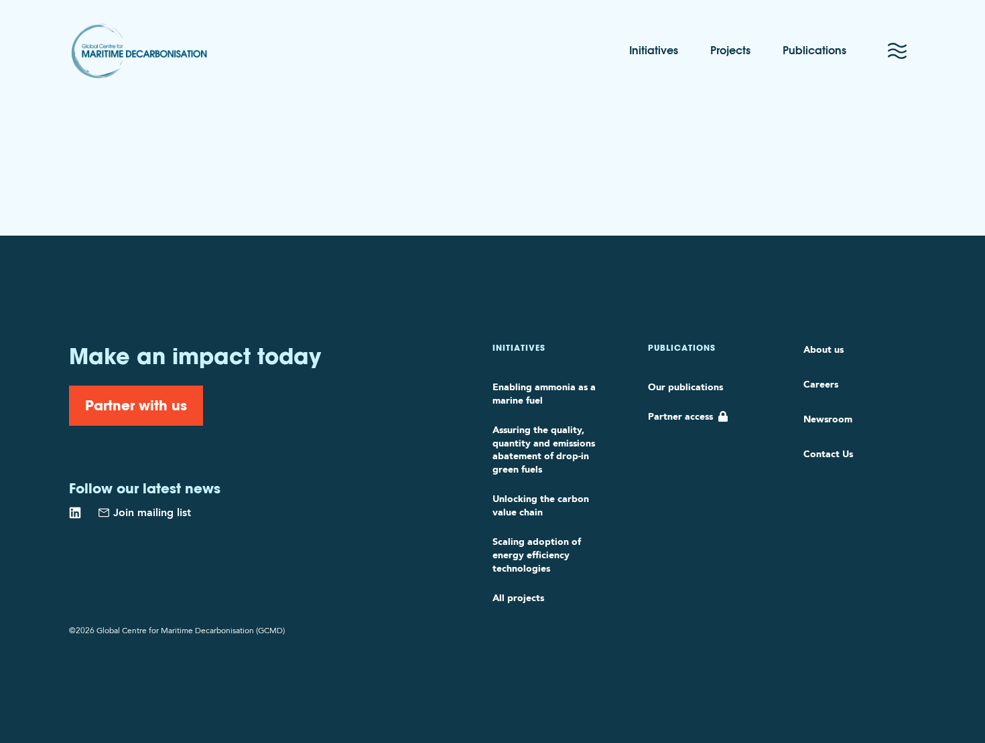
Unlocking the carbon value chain (540, 505)
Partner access (680, 416)
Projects (730, 51)
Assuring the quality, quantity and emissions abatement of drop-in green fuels (543, 450)
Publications (814, 51)
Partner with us (136, 405)
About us (823, 349)
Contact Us (828, 454)
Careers (820, 384)
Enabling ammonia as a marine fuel (544, 393)
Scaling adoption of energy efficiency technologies (536, 555)
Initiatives (653, 51)
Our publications (685, 387)
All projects (518, 597)
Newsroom (827, 419)
